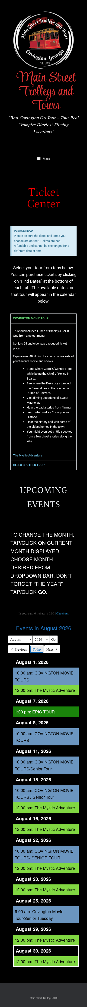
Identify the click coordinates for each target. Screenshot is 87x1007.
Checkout (62, 613)
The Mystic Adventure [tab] (27, 455)
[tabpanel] (43, 387)
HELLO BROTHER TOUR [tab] (29, 465)
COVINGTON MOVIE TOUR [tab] (30, 318)
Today (37, 649)
